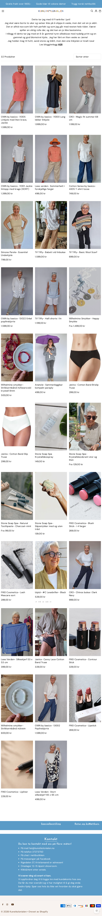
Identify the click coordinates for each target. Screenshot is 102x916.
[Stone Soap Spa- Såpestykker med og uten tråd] (51, 496)
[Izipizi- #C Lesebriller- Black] (51, 565)
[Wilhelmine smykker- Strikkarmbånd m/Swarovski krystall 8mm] (17, 357)
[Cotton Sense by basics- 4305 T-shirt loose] (85, 159)
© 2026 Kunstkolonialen (14, 911)
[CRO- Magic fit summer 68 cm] (85, 89)
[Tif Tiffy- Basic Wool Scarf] (85, 225)
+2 (43, 602)
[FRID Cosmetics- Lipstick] (85, 698)
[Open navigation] (18, 11)
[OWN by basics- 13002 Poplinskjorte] (51, 698)
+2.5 (46, 602)
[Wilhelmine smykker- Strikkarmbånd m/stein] (17, 698)
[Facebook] (2, 904)
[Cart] (100, 11)
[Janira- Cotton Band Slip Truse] (17, 427)
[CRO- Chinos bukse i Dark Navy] (85, 565)
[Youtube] (12, 904)
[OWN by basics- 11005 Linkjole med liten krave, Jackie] (17, 89)
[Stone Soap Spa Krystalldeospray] (51, 427)
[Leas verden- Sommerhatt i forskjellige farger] (51, 159)
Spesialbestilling (51, 824)
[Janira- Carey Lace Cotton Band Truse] (51, 632)
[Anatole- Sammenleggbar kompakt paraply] (51, 357)
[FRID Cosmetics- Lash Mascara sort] (17, 565)
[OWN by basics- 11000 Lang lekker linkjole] (51, 89)
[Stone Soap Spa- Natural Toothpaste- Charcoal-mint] (17, 496)
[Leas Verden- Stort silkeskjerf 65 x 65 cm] (51, 765)
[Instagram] (7, 904)
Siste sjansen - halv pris (51, 3)
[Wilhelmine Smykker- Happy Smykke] (85, 291)
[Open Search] (92, 11)
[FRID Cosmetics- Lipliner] (17, 765)
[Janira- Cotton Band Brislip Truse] (85, 357)
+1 (36, 602)
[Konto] (96, 11)
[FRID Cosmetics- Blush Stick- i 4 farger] (85, 496)
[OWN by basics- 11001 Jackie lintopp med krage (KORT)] (17, 159)
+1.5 (39, 602)
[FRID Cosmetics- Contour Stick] (85, 632)
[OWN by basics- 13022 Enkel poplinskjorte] (17, 291)
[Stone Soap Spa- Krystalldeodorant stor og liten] (85, 427)
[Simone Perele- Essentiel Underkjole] (17, 225)
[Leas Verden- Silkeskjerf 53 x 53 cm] (17, 632)
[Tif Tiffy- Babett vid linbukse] (51, 225)
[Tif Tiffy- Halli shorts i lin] (51, 291)
